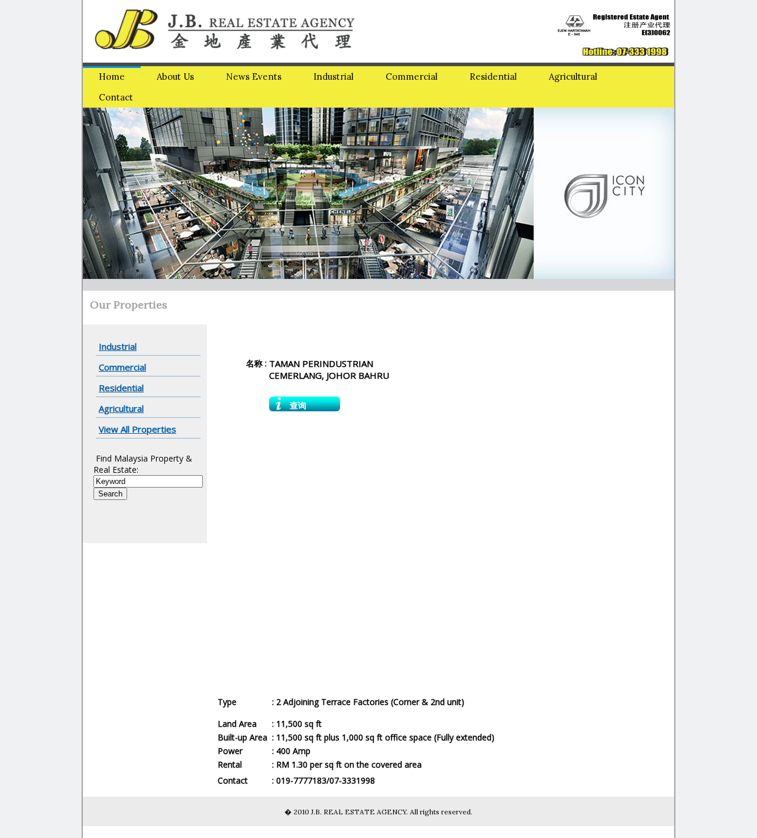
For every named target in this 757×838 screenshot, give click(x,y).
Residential (493, 76)
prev (115, 190)
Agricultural (573, 76)
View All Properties (137, 429)
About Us (175, 76)
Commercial (412, 76)
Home (112, 76)
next (641, 190)
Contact (116, 97)
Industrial (333, 76)
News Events (254, 76)
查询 (298, 405)
